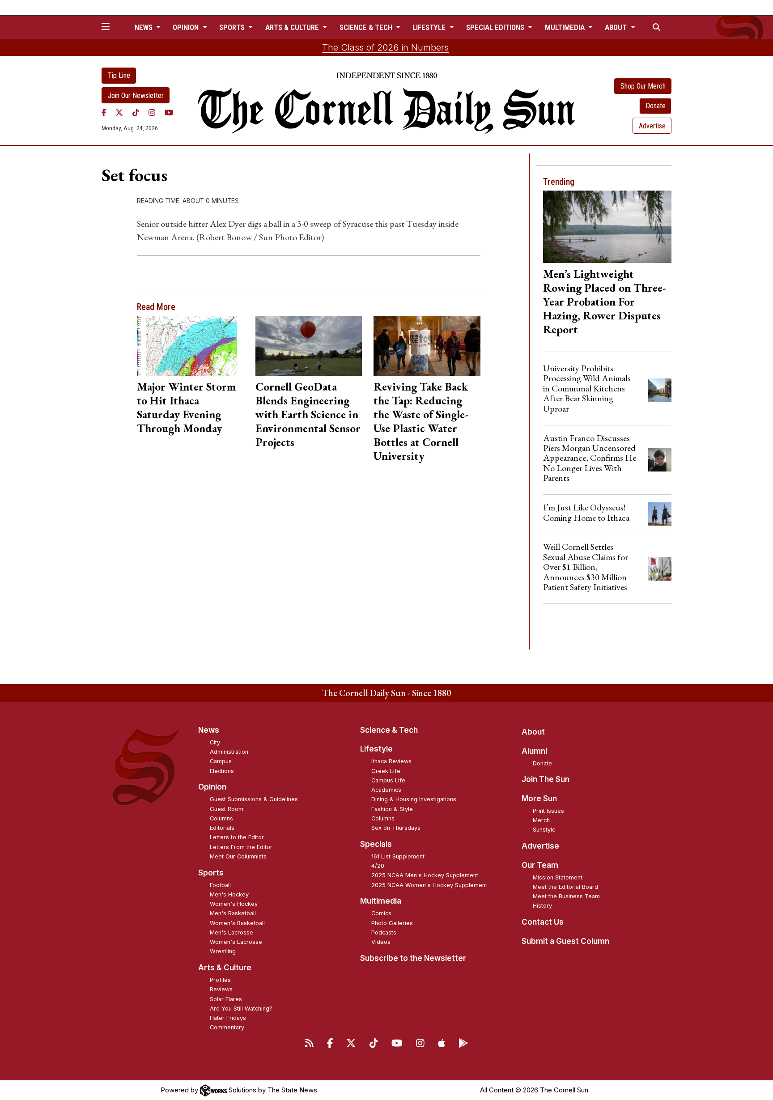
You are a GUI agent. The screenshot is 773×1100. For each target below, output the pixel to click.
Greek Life (385, 771)
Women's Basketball (237, 923)
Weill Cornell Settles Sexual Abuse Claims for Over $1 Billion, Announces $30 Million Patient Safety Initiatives (585, 567)
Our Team (540, 865)
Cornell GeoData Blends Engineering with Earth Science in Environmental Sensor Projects (308, 414)
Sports (211, 872)
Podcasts (383, 932)
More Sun (539, 798)
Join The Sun (545, 779)
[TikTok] (135, 112)
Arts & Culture (224, 967)
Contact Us (543, 921)
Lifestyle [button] (429, 27)
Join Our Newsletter (136, 95)
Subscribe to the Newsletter (413, 958)
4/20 (377, 865)
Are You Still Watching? (241, 1008)
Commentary (227, 1027)
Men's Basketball (233, 913)
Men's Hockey (229, 894)
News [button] (144, 27)
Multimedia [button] (565, 27)
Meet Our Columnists (238, 856)
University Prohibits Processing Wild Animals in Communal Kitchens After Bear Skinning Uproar (587, 388)
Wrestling (223, 951)
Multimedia (380, 900)
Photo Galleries (392, 923)
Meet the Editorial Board (565, 886)
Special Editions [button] (496, 27)
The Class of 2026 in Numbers (385, 47)
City (215, 742)
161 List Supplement (398, 856)
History (542, 905)
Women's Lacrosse (236, 942)
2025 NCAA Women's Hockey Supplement (429, 885)
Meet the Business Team (566, 896)
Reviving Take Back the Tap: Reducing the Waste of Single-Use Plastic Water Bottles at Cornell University (421, 421)
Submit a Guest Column (565, 941)
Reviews (221, 989)
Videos (381, 942)
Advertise (652, 126)
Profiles (220, 980)
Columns (221, 818)
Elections (222, 771)
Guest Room (226, 809)
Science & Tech (389, 730)
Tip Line (119, 75)
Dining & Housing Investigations (413, 799)
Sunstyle (544, 829)
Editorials (222, 827)
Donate (656, 106)
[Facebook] (104, 112)
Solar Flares (226, 999)
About (533, 731)
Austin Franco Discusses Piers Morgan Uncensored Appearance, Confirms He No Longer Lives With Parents (589, 458)
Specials (376, 844)
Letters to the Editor (237, 837)
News (208, 730)
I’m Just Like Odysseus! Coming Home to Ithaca (586, 512)
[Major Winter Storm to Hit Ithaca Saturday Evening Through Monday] (190, 346)
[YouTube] (169, 112)
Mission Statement (557, 877)
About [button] (617, 27)
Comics (381, 913)
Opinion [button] (186, 27)
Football (220, 885)
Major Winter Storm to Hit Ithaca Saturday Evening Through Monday (186, 407)
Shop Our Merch (643, 86)
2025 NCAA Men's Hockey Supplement (424, 875)
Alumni (534, 751)
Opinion (212, 786)
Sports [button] (232, 27)
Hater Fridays (228, 1018)
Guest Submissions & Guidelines (254, 799)
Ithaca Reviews (391, 761)
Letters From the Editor (241, 847)
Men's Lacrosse (231, 932)
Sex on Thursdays (395, 827)
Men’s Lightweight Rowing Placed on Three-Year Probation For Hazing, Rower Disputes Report (604, 301)
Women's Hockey (234, 903)
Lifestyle (376, 748)
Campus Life (388, 780)
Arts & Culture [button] (293, 27)
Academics (386, 789)
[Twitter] (119, 112)
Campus (221, 761)
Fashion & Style (392, 809)
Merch (541, 820)
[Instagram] (152, 112)
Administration (229, 751)
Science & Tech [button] (367, 27)
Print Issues (548, 810)
